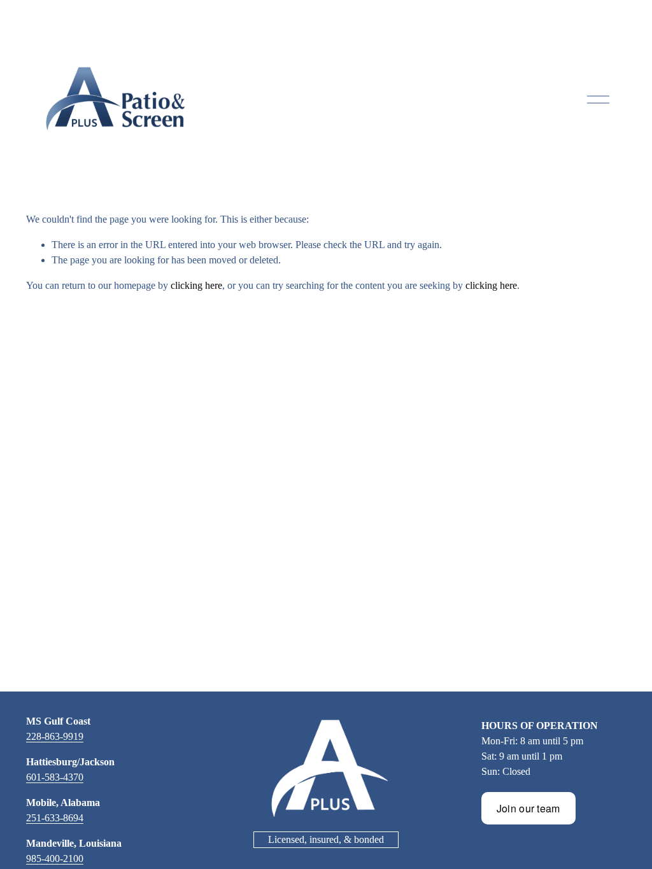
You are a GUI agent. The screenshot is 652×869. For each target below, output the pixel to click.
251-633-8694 (54, 817)
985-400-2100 (54, 858)
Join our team (528, 808)
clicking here (196, 285)
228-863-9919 (54, 736)
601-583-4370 (54, 777)
